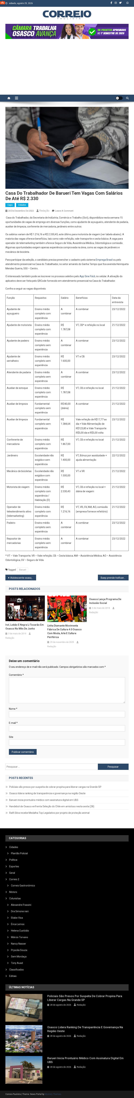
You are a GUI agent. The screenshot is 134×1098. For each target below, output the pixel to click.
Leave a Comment (64, 210)
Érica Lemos (17, 924)
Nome (13, 708)
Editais (13, 976)
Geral (12, 872)
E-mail (13, 723)
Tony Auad (17, 963)
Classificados (16, 969)
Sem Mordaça (19, 956)
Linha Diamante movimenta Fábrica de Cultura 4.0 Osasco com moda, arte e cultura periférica (64, 631)
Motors (13, 892)
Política (13, 859)
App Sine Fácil (87, 276)
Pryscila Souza (19, 950)
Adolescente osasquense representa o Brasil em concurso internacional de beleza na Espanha (23, 577)
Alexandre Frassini (21, 904)
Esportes (14, 866)
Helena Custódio (20, 930)
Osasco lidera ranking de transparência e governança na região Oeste (47, 793)
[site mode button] (119, 98)
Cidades (22, 205)
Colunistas (15, 898)
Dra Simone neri (20, 911)
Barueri (22, 569)
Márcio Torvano (19, 937)
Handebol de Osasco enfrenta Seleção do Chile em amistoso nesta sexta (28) (51, 806)
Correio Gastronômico (23, 885)
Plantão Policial (19, 853)
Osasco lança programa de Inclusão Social (105, 601)
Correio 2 (14, 879)
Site (11, 737)
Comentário (16, 674)
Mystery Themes (53, 1094)
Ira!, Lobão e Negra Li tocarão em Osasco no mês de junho (24, 626)
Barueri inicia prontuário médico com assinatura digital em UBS (43, 800)
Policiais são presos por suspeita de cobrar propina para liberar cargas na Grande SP (55, 787)
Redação (44, 210)
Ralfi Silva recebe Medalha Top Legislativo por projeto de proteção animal (49, 812)
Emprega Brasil (104, 259)
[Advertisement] (67, 68)
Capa (10, 205)
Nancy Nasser (18, 943)
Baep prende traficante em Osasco (115, 577)
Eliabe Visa (17, 917)
